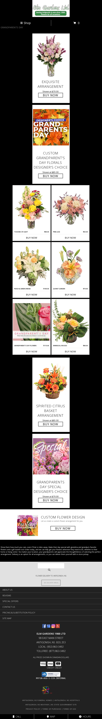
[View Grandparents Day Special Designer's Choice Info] (51, 456)
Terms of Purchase (51, 709)
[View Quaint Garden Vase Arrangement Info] (70, 265)
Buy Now (50, 95)
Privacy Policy (33, 709)
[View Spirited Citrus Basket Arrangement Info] (51, 380)
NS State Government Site (64, 705)
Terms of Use (69, 709)
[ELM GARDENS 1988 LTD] (51, 16)
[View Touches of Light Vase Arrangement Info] (31, 208)
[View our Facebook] (44, 627)
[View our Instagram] (53, 627)
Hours (86, 716)
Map (52, 716)
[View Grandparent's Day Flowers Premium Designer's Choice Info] (31, 321)
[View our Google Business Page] (49, 627)
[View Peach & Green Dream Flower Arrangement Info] (31, 265)
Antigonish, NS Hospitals (67, 700)
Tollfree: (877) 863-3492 (51, 651)
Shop (27, 23)
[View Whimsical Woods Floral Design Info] (70, 321)
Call (17, 716)
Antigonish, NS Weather (37, 705)
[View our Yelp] (58, 627)
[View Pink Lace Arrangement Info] (70, 208)
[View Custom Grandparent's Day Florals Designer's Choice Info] (51, 127)
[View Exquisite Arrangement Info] (51, 56)
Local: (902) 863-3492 (51, 646)
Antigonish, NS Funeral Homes (37, 700)
